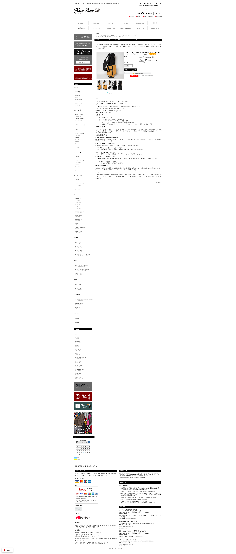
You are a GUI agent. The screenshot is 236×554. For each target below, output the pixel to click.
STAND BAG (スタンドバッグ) (128, 35)
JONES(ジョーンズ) (108, 36)
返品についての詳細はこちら (147, 75)
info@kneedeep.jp (131, 518)
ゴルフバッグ (119, 36)
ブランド (99, 36)
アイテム (99, 35)
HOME (97, 33)
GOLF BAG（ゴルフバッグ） (111, 35)
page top (158, 182)
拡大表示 (111, 93)
